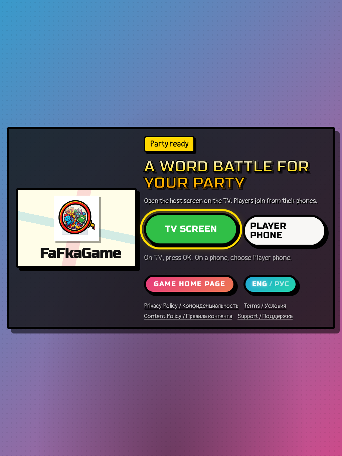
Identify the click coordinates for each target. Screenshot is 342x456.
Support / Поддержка (265, 316)
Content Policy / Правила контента (188, 316)
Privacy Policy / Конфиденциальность (191, 306)
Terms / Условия (265, 306)
